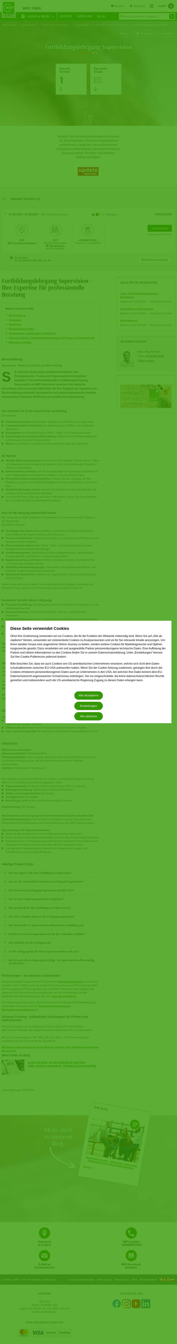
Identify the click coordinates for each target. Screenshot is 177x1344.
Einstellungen (88, 705)
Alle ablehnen (88, 716)
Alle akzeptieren (89, 695)
